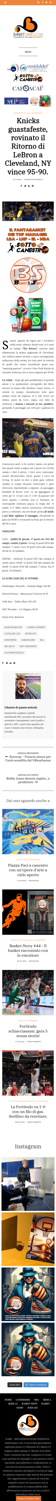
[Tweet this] (26, 185)
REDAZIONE (34, 881)
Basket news (20, 113)
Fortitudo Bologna (18, 1101)
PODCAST (33, 1407)
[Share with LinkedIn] (30, 185)
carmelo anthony (36, 627)
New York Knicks (28, 646)
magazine (29, 940)
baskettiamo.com (13, 627)
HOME (8, 1399)
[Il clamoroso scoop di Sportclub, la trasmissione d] (28, 1184)
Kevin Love (30, 634)
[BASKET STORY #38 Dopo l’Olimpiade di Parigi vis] (28, 1239)
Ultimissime (36, 113)
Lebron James (28, 640)
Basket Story (17, 940)
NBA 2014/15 (9, 646)
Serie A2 (22, 1021)
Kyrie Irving (10, 640)
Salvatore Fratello (33, 179)
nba (42, 640)
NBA (28, 113)
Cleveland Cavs (12, 634)
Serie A (47, 1399)
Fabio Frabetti (34, 1042)
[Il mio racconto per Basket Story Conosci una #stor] (28, 1294)
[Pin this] (34, 185)
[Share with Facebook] (22, 185)
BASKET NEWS (29, 1403)
